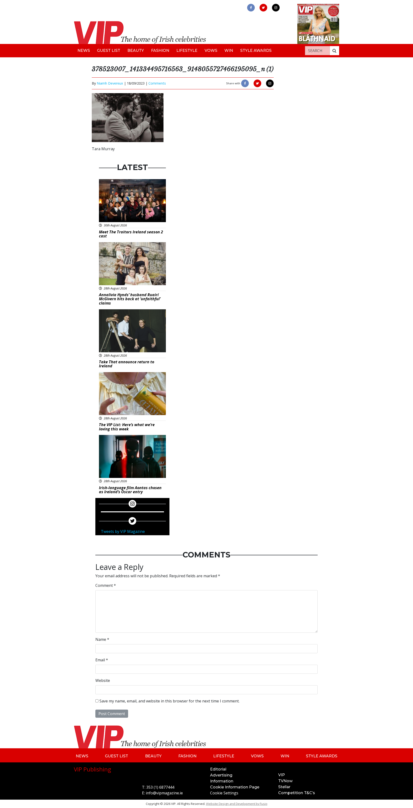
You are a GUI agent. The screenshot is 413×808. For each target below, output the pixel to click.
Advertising (221, 775)
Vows (211, 50)
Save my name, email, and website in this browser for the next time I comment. (169, 701)
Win (228, 50)
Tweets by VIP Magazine (123, 531)
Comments (157, 83)
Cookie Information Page (234, 787)
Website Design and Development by (236, 804)
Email (101, 660)
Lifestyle (186, 50)
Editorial (218, 769)
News (83, 50)
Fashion (160, 50)
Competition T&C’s (296, 793)
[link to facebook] (251, 7)
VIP (281, 775)
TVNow (285, 781)
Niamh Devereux (110, 83)
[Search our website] (334, 51)
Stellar (284, 787)
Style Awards (256, 50)
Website (102, 680)
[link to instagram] (276, 7)
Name (102, 639)
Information (221, 781)
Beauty (135, 50)
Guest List (108, 50)
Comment (105, 585)
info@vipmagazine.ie (164, 793)
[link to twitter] (263, 7)
